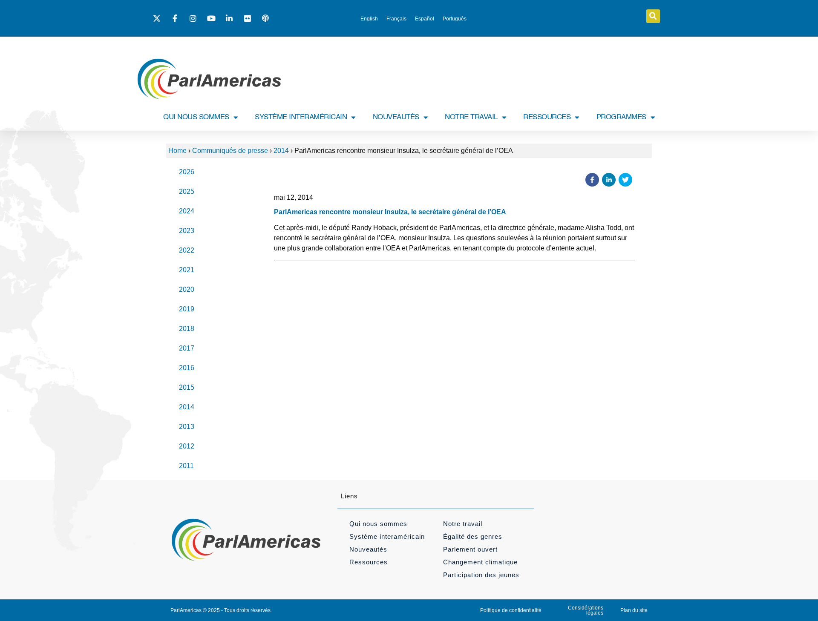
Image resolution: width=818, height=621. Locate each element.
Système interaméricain (387, 536)
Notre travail (462, 523)
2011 (186, 465)
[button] (653, 16)
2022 (186, 250)
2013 (186, 426)
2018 (186, 328)
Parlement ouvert (470, 549)
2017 (186, 348)
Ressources (368, 562)
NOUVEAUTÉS (396, 117)
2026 (186, 171)
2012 (186, 446)
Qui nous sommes (378, 523)
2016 (186, 367)
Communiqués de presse (230, 150)
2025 (186, 191)
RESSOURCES (546, 117)
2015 (186, 387)
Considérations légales (585, 610)
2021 (186, 269)
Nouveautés (368, 549)
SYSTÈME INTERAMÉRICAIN (301, 117)
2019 (186, 309)
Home (177, 150)
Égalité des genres (472, 536)
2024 (186, 211)
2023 (186, 230)
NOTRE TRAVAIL (471, 117)
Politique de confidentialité (510, 610)
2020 (186, 289)
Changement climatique (480, 562)
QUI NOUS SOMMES (196, 117)
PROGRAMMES (621, 117)
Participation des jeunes (481, 574)
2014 (281, 150)
